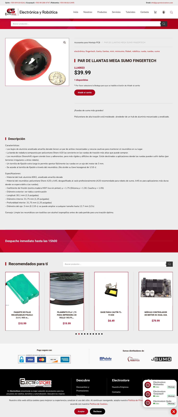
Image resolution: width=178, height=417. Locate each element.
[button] (64, 42)
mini (112, 51)
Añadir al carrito (85, 92)
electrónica (79, 51)
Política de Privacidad (138, 400)
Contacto (144, 12)
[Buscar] (164, 23)
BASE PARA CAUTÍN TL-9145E (111, 313)
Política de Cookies (98, 404)
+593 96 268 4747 (42, 3)
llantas (106, 51)
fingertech (90, 51)
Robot (128, 51)
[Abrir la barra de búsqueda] (171, 12)
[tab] (76, 334)
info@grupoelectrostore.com (162, 3)
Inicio (75, 12)
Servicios (116, 12)
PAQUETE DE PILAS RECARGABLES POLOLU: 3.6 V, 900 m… (22, 315)
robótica (136, 51)
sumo (157, 51)
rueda (143, 51)
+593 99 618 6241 (17, 3)
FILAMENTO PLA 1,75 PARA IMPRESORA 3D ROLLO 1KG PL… (66, 315)
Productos (102, 12)
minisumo (119, 51)
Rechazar (97, 411)
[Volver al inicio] (31, 12)
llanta (99, 51)
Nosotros (87, 12)
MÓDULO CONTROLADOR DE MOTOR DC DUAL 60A (156, 313)
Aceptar (81, 411)
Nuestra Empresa (120, 387)
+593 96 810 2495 (67, 3)
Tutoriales (130, 12)
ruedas (150, 51)
